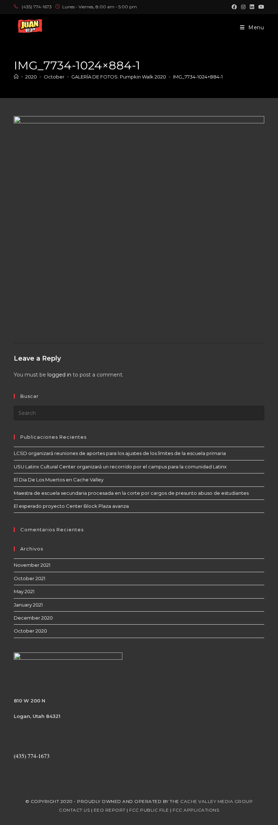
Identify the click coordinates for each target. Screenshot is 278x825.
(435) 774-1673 (37, 6)
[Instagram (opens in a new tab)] (243, 6)
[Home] (16, 77)
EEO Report (110, 810)
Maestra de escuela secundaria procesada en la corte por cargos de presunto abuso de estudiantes (131, 493)
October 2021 (29, 578)
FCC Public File (149, 810)
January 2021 (28, 605)
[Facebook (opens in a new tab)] (234, 6)
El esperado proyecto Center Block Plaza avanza (71, 506)
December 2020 (33, 618)
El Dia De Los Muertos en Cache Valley (59, 479)
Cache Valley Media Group (216, 801)
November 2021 (32, 565)
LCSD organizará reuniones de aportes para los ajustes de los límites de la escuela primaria (120, 453)
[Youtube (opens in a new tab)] (260, 6)
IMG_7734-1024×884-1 (198, 77)
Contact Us (74, 810)
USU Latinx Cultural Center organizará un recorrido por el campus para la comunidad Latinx (120, 466)
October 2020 (30, 631)
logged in (59, 374)
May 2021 (24, 591)
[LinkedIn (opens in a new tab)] (252, 6)
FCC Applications (196, 810)
